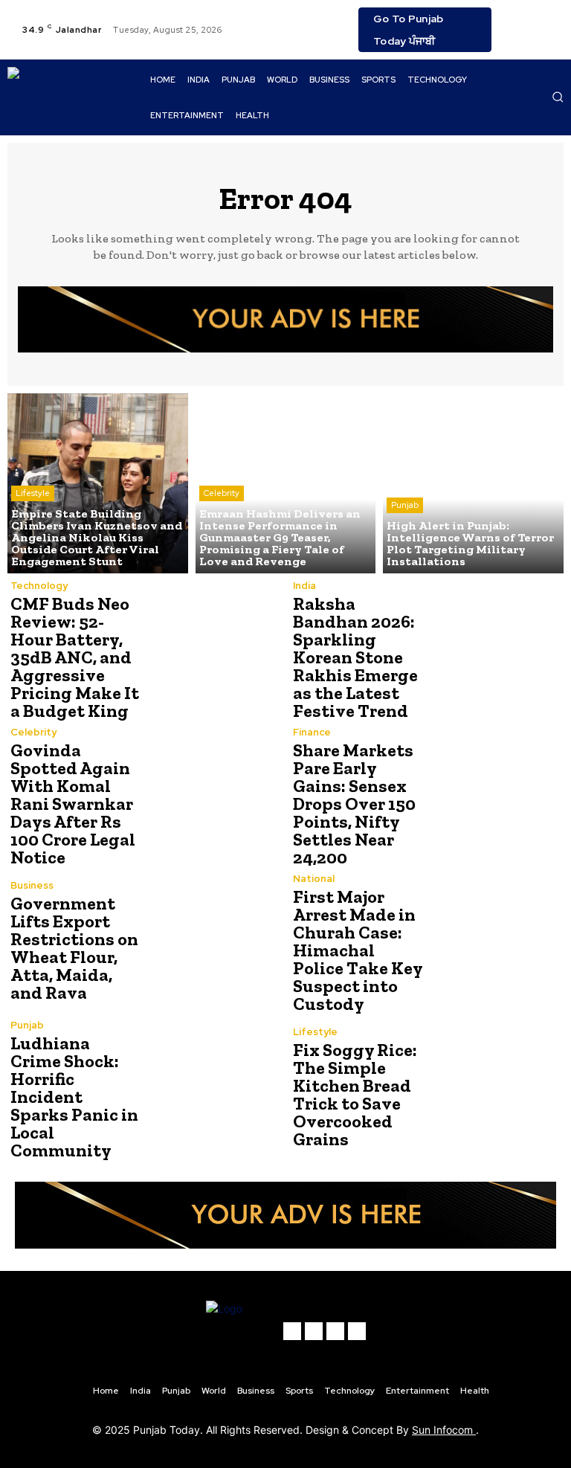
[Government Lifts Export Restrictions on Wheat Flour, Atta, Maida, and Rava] (211, 941)
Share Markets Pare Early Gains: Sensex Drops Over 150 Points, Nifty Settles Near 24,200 (354, 803)
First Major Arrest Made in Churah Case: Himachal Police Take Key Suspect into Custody (358, 950)
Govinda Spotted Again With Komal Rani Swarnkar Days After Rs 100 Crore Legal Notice (72, 803)
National (314, 878)
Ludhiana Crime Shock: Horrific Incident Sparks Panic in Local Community (74, 1096)
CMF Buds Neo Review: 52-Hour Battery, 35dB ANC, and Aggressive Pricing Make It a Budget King (74, 657)
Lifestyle (33, 493)
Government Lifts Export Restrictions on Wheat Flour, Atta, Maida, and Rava (74, 947)
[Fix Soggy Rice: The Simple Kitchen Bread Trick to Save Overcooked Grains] (494, 1087)
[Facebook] (515, 21)
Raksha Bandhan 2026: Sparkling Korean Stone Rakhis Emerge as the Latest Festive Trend (355, 657)
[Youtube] (515, 39)
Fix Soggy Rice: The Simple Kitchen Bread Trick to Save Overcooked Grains (355, 1094)
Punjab (405, 505)
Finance (312, 732)
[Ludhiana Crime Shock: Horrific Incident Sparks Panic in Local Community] (211, 1087)
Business (32, 885)
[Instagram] (533, 21)
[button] (558, 97)
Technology (39, 585)
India (304, 585)
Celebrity (221, 493)
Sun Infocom (444, 1429)
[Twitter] (551, 21)
